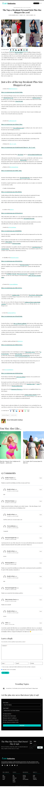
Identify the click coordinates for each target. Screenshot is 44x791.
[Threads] (10, 765)
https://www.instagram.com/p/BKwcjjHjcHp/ (11, 191)
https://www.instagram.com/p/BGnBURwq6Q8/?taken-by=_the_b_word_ (18, 147)
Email (18, 663)
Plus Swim (24, 775)
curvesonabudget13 (8, 369)
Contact (4, 779)
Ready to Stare (11, 489)
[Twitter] (5, 765)
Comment (4, 645)
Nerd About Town (36, 247)
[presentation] (10, 445)
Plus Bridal (24, 776)
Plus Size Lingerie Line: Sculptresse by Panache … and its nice (10, 462)
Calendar (24, 778)
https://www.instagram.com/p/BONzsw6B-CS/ (12, 213)
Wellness (14, 780)
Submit (40, 747)
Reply (41, 477)
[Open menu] (41, 3)
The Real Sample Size (11, 537)
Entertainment (14, 778)
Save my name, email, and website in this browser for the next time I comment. (19, 666)
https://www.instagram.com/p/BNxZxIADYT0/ (11, 261)
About (3, 775)
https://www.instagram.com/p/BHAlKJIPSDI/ (11, 230)
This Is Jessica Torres (11, 599)
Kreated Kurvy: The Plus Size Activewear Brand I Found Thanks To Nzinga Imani (22, 688)
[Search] (40, 678)
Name (3, 663)
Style (25, 7)
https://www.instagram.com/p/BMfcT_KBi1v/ (11, 170)
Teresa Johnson (11, 526)
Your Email (5, 708)
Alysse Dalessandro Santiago (14, 15)
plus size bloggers (5, 415)
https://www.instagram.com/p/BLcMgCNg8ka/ (12, 92)
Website (32, 663)
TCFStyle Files (35, 779)
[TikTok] (17, 765)
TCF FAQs (4, 778)
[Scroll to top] (3, 788)
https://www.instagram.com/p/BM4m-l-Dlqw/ (12, 124)
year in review (14, 415)
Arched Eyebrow (5, 248)
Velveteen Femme (9, 501)
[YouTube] (12, 765)
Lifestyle (14, 779)
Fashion (34, 775)
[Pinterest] (21, 50)
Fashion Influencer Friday (18, 7)
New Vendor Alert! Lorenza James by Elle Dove (32, 462)
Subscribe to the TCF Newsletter (9, 669)
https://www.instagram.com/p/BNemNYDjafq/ (11, 316)
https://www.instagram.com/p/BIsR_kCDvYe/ (11, 287)
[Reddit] (18, 50)
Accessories (34, 778)
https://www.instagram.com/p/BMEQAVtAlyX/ (11, 344)
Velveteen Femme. (16, 243)
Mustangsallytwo (9, 562)
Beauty (14, 776)
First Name (5, 702)
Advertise (4, 776)
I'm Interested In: (7, 713)
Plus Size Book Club (25, 779)
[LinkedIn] (16, 50)
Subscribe (22, 725)
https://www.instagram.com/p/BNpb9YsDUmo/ (12, 373)
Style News (28, 7)
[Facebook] (10, 50)
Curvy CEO (14, 781)
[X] (13, 50)
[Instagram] (7, 765)
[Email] (26, 50)
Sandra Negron (9, 477)
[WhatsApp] (24, 50)
